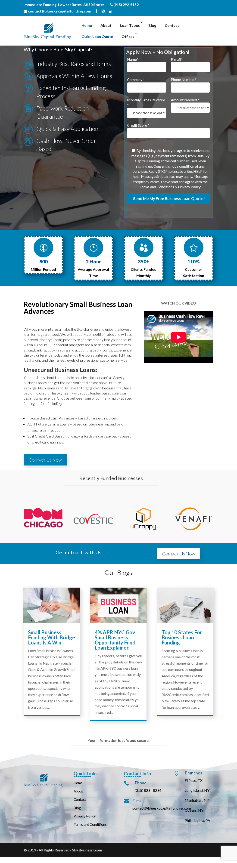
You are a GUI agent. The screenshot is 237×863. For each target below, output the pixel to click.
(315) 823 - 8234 (148, 790)
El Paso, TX (194, 780)
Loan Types (130, 25)
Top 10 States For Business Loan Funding (182, 637)
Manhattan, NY (197, 800)
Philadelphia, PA (197, 820)
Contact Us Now (45, 459)
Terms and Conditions (90, 824)
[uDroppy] (143, 537)
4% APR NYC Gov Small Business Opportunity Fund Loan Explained (115, 640)
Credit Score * (138, 125)
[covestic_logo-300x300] (93, 537)
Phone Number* (183, 79)
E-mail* (177, 59)
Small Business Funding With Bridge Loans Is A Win (51, 637)
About (105, 25)
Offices (128, 36)
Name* (132, 59)
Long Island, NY (197, 790)
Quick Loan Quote (97, 36)
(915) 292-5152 (126, 5)
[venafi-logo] (193, 537)
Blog (152, 25)
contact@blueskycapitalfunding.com (59, 11)
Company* (135, 79)
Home (86, 25)
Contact (172, 25)
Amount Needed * (185, 100)
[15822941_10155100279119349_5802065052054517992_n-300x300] (43, 537)
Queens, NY (194, 810)
